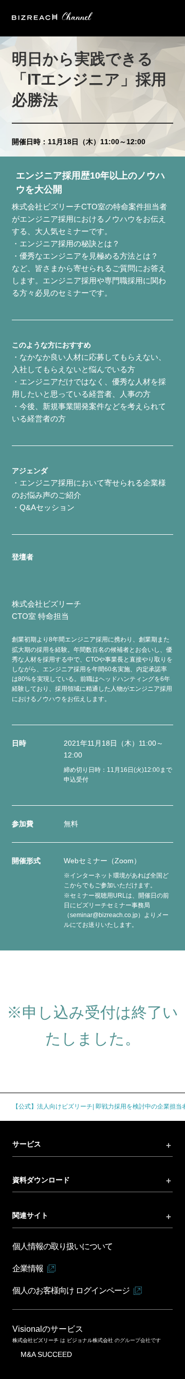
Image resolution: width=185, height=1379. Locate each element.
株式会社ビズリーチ (36, 1340)
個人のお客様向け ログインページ (71, 1290)
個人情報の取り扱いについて (62, 1246)
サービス (26, 1144)
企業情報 (27, 1268)
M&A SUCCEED (46, 1354)
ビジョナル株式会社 (91, 1340)
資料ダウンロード (41, 1180)
